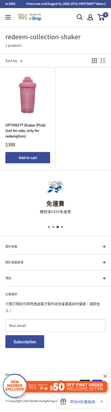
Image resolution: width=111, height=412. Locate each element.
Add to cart (28, 157)
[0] (101, 17)
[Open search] (80, 17)
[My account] (90, 17)
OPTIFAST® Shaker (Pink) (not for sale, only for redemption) (25, 130)
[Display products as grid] (94, 60)
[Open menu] (8, 17)
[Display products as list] (103, 60)
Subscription (24, 341)
